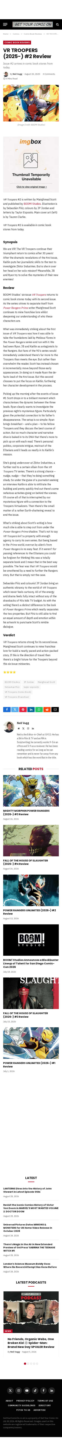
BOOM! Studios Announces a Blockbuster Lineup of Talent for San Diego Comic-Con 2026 (31, 963)
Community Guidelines (21, 1398)
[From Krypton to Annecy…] (31, 1312)
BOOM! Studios (32, 203)
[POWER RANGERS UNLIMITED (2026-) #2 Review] (31, 890)
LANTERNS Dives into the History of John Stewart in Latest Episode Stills (27, 1190)
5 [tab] (37, 1357)
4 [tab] (34, 1357)
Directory (45, 1398)
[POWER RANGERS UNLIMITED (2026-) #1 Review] (31, 1043)
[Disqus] (31, 1124)
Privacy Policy (25, 1394)
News (8, 1331)
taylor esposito (31, 687)
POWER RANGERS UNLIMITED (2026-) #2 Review (29, 912)
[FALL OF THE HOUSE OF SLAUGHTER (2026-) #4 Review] (31, 840)
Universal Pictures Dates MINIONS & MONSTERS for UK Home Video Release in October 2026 (27, 1228)
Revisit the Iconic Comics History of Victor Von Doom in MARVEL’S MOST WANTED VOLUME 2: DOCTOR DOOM (31, 1208)
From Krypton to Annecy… (27, 1339)
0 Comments (49, 74)
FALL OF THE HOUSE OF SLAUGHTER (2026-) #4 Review (25, 862)
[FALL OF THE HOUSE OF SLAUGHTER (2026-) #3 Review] (31, 993)
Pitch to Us (23, 1403)
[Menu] (5, 24)
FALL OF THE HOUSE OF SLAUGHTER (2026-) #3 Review (25, 1015)
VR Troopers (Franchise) (17, 697)
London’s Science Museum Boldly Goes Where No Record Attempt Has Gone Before (30, 1265)
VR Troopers (39, 294)
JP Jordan (29, 682)
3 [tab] (31, 1357)
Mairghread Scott (46, 682)
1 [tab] (25, 1357)
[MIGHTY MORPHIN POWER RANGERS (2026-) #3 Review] (31, 791)
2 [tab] (28, 1357)
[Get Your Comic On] (32, 24)
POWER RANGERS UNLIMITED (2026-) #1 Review (29, 1064)
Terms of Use (45, 1394)
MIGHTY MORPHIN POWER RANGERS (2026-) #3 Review (26, 812)
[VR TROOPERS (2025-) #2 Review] (31, 103)
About (9, 1394)
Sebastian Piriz (12, 687)
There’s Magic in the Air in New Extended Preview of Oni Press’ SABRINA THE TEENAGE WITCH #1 (29, 1247)
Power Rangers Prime (15, 307)
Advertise (40, 1403)
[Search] (57, 24)
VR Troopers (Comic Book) (18, 692)
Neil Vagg (17, 74)
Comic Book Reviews (17, 42)
